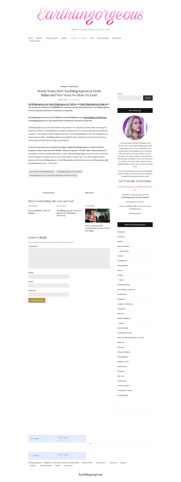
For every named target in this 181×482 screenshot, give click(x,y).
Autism (120, 241)
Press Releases (122, 357)
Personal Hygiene (123, 352)
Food (92, 38)
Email (30, 281)
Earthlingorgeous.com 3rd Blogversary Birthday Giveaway (69, 213)
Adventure (121, 232)
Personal (120, 347)
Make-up (120, 342)
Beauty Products (123, 246)
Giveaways (121, 309)
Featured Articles (123, 285)
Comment (33, 246)
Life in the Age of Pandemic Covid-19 (130, 338)
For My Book (122, 294)
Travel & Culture (51, 38)
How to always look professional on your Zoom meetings (97, 228)
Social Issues (121, 381)
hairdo (121, 280)
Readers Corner (123, 362)
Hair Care (120, 314)
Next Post (89, 193)
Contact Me (116, 38)
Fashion (39, 38)
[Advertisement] (90, 63)
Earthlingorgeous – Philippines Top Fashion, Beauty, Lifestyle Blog (53, 463)
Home (30, 38)
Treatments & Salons (124, 390)
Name (30, 272)
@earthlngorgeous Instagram (94, 104)
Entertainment (122, 265)
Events (119, 270)
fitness (121, 323)
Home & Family (103, 38)
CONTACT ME (131, 206)
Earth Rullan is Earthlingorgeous (42, 171)
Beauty (64, 38)
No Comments (74, 100)
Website (32, 290)
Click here (125, 195)
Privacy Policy (35, 41)
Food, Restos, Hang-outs (126, 289)
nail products (124, 251)
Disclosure (68, 465)
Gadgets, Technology (78, 38)
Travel (57, 465)
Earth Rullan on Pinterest (95, 117)
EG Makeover (122, 261)
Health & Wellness (123, 318)
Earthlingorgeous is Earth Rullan (69, 171)
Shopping (120, 371)
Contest (120, 256)
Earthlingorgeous (90, 474)
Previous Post (48, 193)
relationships (122, 366)
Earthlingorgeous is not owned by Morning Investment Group (53, 175)
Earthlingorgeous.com (38, 104)
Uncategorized (122, 395)
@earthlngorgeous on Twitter (62, 104)
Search (119, 94)
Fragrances (121, 299)
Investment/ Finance (124, 333)
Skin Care (120, 376)
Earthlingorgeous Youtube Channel (135, 197)
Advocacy (121, 237)
